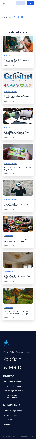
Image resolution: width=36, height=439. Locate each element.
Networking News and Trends (15, 391)
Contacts (27, 352)
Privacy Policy (9, 352)
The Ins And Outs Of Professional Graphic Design (16, 61)
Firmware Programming (13, 411)
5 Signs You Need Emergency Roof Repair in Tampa (17, 277)
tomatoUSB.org (27, 436)
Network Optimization (12, 386)
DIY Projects (8, 236)
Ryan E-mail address (11, 362)
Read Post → (9, 65)
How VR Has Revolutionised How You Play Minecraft (16, 205)
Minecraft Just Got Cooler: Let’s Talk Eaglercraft (18, 169)
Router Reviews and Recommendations (11, 396)
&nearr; (12, 367)
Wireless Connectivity (12, 415)
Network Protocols (10, 56)
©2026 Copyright (10, 436)
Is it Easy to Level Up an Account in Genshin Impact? (17, 97)
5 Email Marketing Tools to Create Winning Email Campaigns (17, 133)
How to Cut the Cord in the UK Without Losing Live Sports (15, 241)
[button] (15, 17)
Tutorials (7, 424)
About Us (19, 352)
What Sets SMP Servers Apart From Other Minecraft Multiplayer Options (17, 313)
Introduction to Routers (13, 382)
